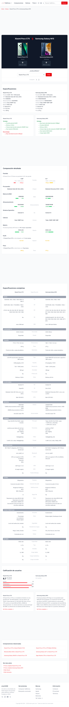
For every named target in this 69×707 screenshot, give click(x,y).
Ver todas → (39, 698)
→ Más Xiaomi (6, 670)
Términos (55, 693)
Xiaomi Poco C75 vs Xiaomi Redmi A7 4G (14, 648)
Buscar (64, 3)
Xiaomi (37, 693)
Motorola (38, 696)
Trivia (33, 3)
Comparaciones (18, 3)
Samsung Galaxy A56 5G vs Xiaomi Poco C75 (15, 655)
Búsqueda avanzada (25, 691)
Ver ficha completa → (8, 609)
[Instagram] (38, 3)
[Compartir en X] (36, 79)
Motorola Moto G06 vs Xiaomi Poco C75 (14, 651)
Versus (7, 9)
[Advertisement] (34, 151)
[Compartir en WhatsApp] (39, 79)
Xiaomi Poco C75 (22, 57)
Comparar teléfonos (24, 689)
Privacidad (56, 691)
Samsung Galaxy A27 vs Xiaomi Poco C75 (46, 651)
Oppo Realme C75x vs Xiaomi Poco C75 (46, 655)
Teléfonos (7, 3)
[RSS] (43, 3)
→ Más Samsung (7, 672)
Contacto (55, 689)
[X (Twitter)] (36, 3)
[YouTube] (41, 3)
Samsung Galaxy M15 (46, 57)
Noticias (27, 3)
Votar (48, 74)
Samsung (38, 689)
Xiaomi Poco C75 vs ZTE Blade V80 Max (46, 648)
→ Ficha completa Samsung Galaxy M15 (13, 668)
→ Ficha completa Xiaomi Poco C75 (12, 665)
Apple (37, 691)
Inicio (2, 9)
